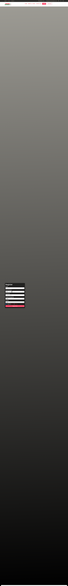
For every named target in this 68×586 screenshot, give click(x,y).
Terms (12, 304)
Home (26, 3)
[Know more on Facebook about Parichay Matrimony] (59, 1)
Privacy (16, 304)
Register (49, 3)
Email (7, 286)
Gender (7, 300)
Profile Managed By (10, 297)
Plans (34, 3)
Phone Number (9, 290)
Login (44, 3)
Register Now (15, 306)
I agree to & (12, 304)
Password (8, 293)
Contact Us (38, 3)
